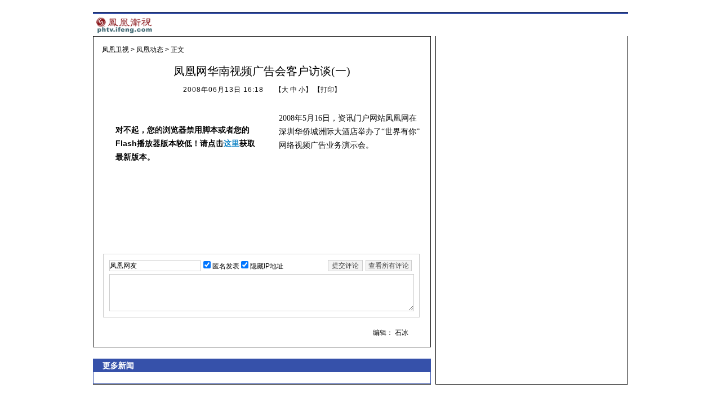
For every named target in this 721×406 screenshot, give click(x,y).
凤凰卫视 (115, 50)
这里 (231, 143)
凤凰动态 (149, 50)
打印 (327, 90)
